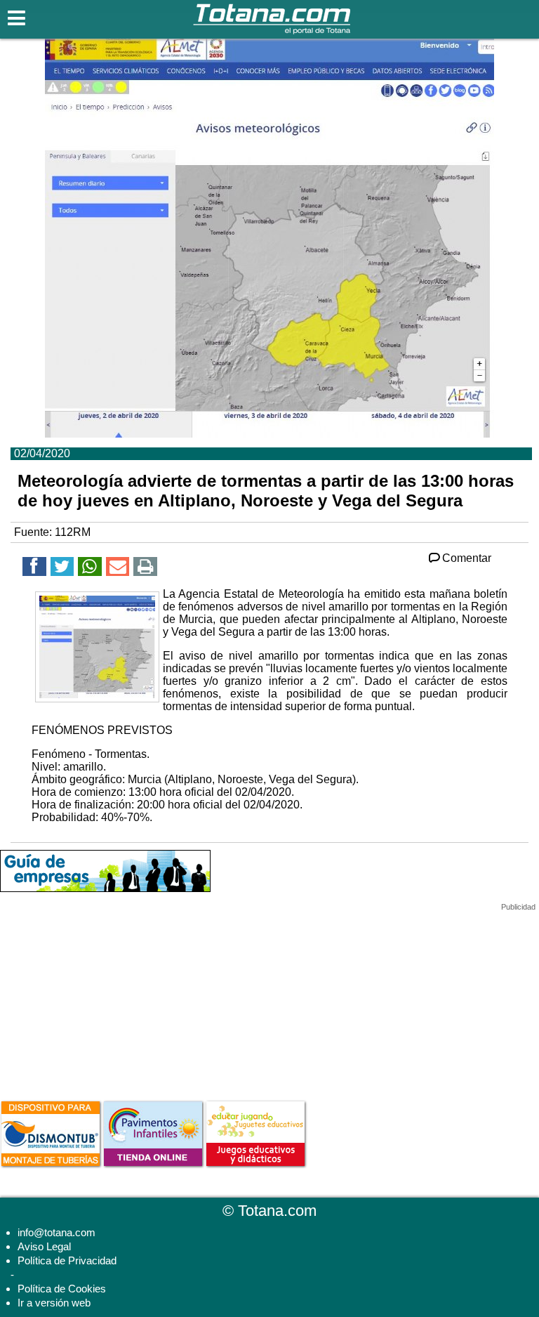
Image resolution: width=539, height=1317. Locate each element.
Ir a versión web (54, 1303)
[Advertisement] (105, 999)
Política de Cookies (62, 1289)
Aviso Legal (44, 1246)
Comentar (466, 558)
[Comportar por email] (118, 569)
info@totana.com (56, 1232)
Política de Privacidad (67, 1260)
